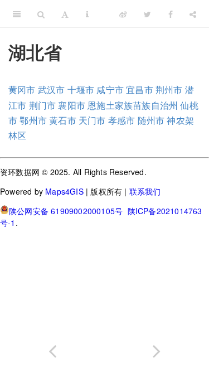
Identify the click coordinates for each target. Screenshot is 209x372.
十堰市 (81, 89)
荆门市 (42, 105)
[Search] (41, 14)
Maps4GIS (64, 191)
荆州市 (169, 89)
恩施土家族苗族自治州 (133, 105)
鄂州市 (33, 120)
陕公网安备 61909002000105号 (66, 210)
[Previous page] (52, 349)
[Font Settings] (65, 14)
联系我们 (145, 191)
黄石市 (62, 120)
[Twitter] (147, 14)
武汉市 (51, 89)
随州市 (151, 120)
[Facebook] (170, 14)
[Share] (193, 14)
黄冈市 (22, 89)
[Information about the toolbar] (87, 14)
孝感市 (121, 120)
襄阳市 (71, 105)
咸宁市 (110, 89)
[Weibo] (123, 14)
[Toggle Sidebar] (16, 14)
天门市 (92, 120)
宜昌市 (139, 89)
